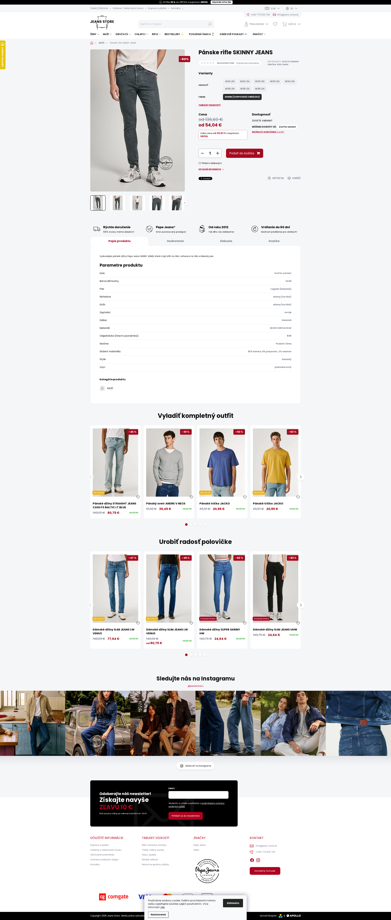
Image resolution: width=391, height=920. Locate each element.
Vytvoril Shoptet (268, 915)
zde (162, 907)
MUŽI (110, 388)
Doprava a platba (157, 8)
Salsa (196, 849)
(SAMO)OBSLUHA (99, 8)
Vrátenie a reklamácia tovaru (105, 849)
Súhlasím (233, 903)
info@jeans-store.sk (266, 845)
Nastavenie (158, 914)
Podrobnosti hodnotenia (247, 63)
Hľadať (210, 24)
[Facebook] (252, 859)
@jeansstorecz (195, 686)
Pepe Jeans (200, 845)
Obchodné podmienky (102, 854)
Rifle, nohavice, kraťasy (154, 845)
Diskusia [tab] (226, 241)
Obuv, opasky (149, 854)
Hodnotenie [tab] (175, 241)
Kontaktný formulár (265, 870)
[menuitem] (95, 34)
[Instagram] (258, 859)
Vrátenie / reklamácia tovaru (128, 8)
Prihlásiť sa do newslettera (186, 815)
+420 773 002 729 (265, 851)
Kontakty (176, 8)
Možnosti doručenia (268, 132)
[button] (186, 524)
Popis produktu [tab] (119, 241)
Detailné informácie (210, 169)
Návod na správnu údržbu (155, 864)
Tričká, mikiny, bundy (153, 849)
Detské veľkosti (150, 859)
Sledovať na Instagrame (198, 765)
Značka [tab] (274, 241)
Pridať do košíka (241, 153)
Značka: (278, 64)
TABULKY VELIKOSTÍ (210, 105)
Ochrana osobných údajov (104, 859)
